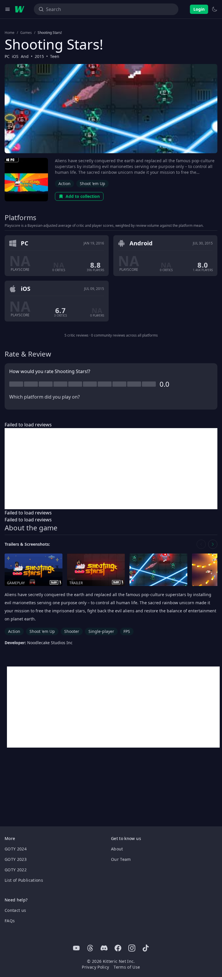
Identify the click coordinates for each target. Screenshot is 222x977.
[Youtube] (76, 948)
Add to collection (83, 196)
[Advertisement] (111, 468)
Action (64, 183)
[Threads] (90, 948)
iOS (15, 56)
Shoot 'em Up (92, 183)
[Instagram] (131, 948)
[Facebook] (117, 948)
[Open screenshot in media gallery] (158, 570)
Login (199, 9)
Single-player (101, 631)
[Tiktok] (145, 948)
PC (7, 56)
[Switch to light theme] (214, 9)
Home (9, 32)
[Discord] (104, 948)
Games (26, 32)
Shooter (71, 631)
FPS (126, 631)
